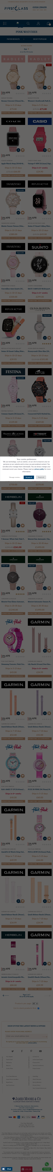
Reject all (41, 477)
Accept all (29, 477)
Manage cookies (14, 477)
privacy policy (39, 469)
